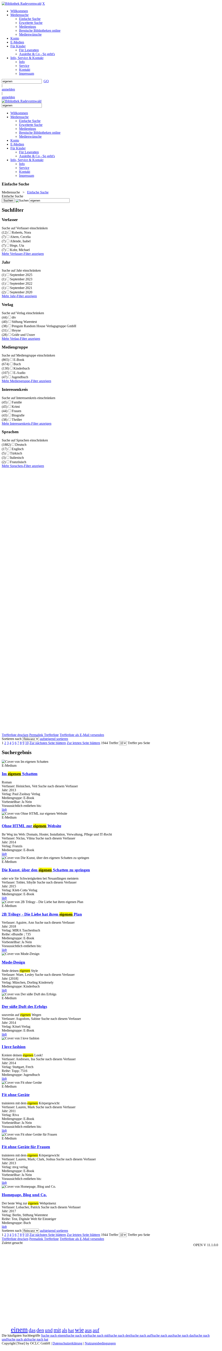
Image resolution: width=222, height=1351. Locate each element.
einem (19, 1329)
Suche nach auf (140, 1335)
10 (27, 743)
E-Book (18, 360)
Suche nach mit (98, 1335)
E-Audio (19, 373)
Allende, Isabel (20, 241)
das (32, 1330)
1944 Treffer (109, 743)
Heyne (16, 330)
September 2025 (21, 275)
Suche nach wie (77, 1335)
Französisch (18, 462)
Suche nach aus (162, 1335)
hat (71, 1330)
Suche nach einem (53, 1335)
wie (79, 1329)
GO (46, 81)
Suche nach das (183, 1335)
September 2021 (21, 288)
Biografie (18, 415)
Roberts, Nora (21, 232)
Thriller (17, 419)
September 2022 (21, 283)
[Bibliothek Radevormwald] (21, 3)
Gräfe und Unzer (23, 335)
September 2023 (21, 279)
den (40, 1330)
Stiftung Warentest (24, 322)
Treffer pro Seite (139, 743)
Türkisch (16, 453)
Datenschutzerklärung (67, 1343)
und (49, 1330)
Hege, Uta (17, 245)
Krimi (16, 406)
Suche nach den (119, 1335)
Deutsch (20, 444)
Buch (17, 364)
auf (96, 1330)
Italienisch (17, 457)
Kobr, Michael (20, 250)
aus (88, 1330)
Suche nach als (17, 1339)
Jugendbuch (20, 377)
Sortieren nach (11, 739)
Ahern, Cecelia (20, 237)
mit (57, 1330)
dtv (14, 317)
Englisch (18, 449)
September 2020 (21, 292)
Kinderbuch (21, 368)
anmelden (8, 89)
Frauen (16, 411)
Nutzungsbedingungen (100, 1343)
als (64, 1330)
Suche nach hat (37, 1339)
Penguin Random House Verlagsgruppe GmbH (44, 326)
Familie (17, 402)
